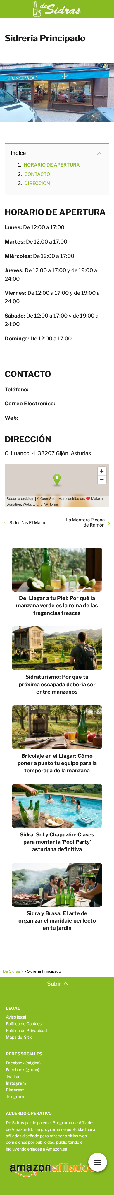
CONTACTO (37, 174)
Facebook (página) (23, 1062)
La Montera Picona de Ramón (85, 522)
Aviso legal (16, 1016)
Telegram (15, 1096)
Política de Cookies (24, 1023)
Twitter (13, 1076)
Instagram (16, 1083)
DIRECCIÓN (37, 183)
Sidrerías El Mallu (27, 522)
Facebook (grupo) (22, 1069)
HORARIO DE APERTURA (52, 165)
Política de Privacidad (26, 1030)
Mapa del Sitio (19, 1037)
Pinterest (15, 1089)
